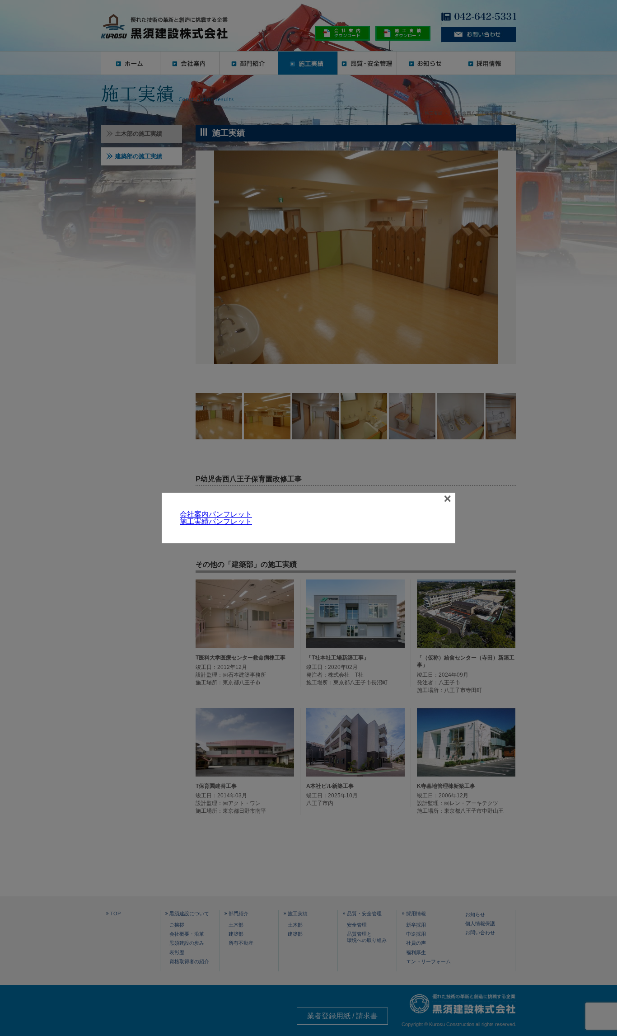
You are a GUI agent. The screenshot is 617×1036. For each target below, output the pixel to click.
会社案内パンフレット (216, 514)
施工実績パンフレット (216, 521)
